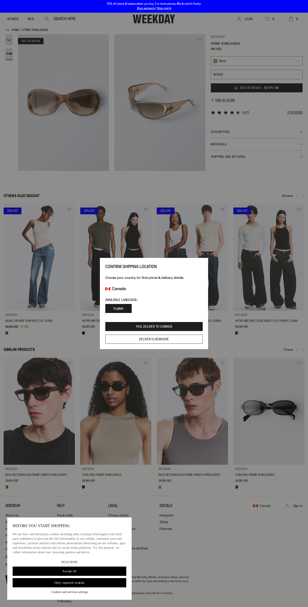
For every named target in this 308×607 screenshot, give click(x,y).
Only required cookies (69, 582)
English (118, 308)
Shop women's (146, 8)
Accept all (69, 571)
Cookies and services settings (69, 592)
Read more (70, 562)
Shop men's (164, 8)
